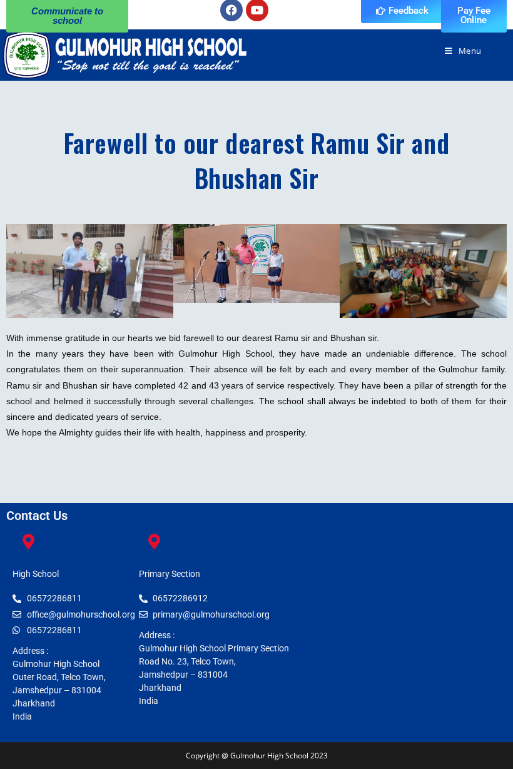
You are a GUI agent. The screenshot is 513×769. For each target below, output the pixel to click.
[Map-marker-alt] (28, 541)
